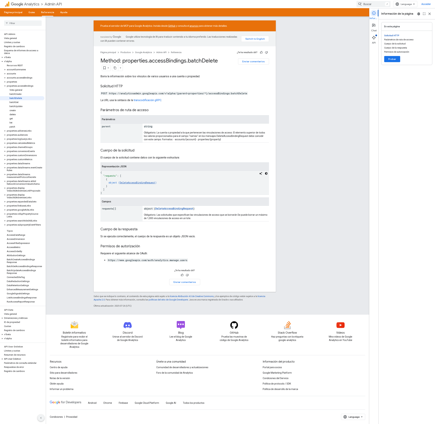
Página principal (13, 12)
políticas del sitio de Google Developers (168, 299)
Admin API (53, 4)
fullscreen (424, 14)
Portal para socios (272, 367)
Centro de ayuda (58, 367)
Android (92, 403)
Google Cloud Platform (147, 403)
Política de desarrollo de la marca (280, 389)
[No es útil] (266, 52)
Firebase (123, 403)
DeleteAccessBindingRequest (137, 182)
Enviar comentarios (253, 61)
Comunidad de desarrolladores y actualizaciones (182, 367)
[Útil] (261, 52)
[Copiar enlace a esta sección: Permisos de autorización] (143, 246)
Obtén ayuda (57, 383)
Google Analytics (143, 52)
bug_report (419, 14)
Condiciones (56, 416)
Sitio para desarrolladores (63, 372)
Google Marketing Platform (277, 372)
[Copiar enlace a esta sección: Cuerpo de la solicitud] (137, 151)
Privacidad (71, 416)
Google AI (171, 403)
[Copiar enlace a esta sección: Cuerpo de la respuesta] (140, 229)
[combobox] (373, 4)
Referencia (47, 12)
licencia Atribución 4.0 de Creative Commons (192, 296)
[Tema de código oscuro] (266, 173)
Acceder (426, 4)
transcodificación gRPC (147, 100)
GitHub (171, 26)
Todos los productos (193, 403)
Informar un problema (61, 389)
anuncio (194, 26)
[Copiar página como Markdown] (115, 68)
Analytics (31, 4)
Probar (392, 59)
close (430, 14)
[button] (22, 57)
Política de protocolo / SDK (277, 383)
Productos (125, 52)
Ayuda (63, 12)
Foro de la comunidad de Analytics (174, 372)
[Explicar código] (261, 173)
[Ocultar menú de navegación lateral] (41, 417)
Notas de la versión (60, 378)
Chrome (107, 403)
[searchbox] (23, 23)
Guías (31, 12)
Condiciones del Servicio (276, 378)
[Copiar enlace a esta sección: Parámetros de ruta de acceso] (152, 110)
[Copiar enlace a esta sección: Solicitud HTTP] (126, 86)
